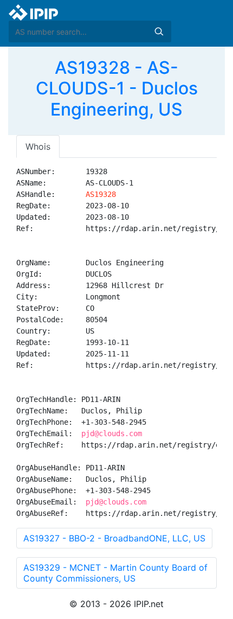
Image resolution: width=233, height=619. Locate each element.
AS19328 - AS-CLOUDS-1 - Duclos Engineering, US (117, 88)
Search (159, 31)
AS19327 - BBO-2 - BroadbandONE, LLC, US (114, 538)
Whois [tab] (37, 146)
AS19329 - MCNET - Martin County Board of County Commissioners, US (115, 573)
